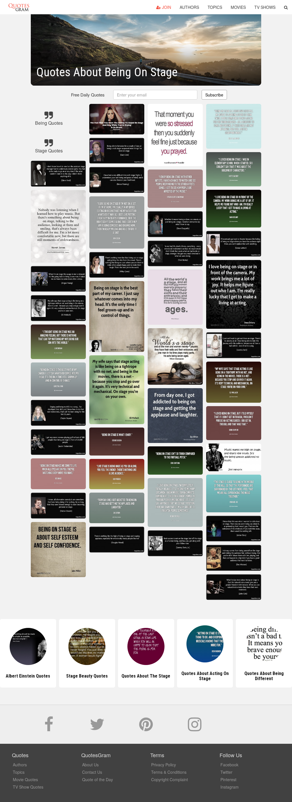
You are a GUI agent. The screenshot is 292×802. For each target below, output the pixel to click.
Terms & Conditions (168, 772)
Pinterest (228, 779)
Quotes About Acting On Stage (146, 676)
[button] (286, 7)
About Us (90, 764)
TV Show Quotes (28, 787)
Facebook (229, 764)
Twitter (226, 772)
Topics (215, 7)
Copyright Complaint (169, 779)
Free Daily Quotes (88, 95)
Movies (238, 7)
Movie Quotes (25, 779)
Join (166, 7)
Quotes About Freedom (264, 676)
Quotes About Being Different (205, 676)
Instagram (229, 787)
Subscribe (214, 95)
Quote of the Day (97, 779)
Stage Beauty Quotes (28, 676)
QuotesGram (19, 7)
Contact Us (92, 772)
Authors (189, 7)
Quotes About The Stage (87, 676)
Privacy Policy (163, 764)
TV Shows (264, 7)
